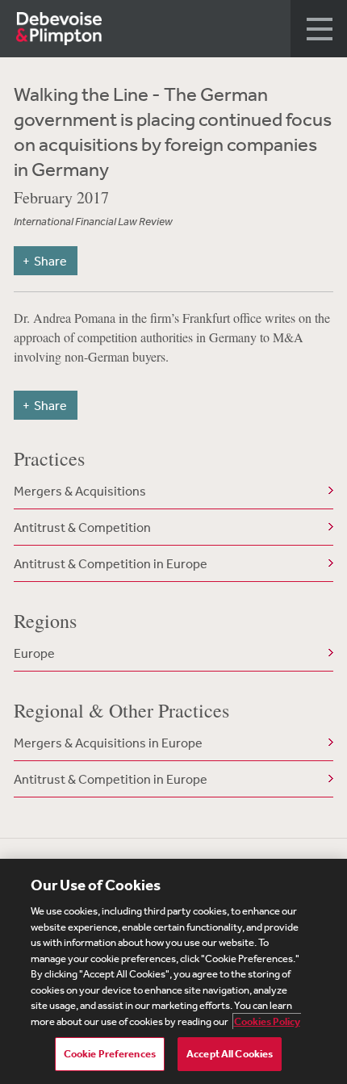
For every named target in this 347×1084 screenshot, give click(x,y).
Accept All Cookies (229, 1054)
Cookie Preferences (110, 1054)
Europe (34, 653)
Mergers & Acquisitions (80, 491)
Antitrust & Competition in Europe (110, 563)
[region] (173, 971)
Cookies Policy (267, 1021)
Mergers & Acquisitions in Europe (108, 743)
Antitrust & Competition (82, 527)
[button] (319, 28)
